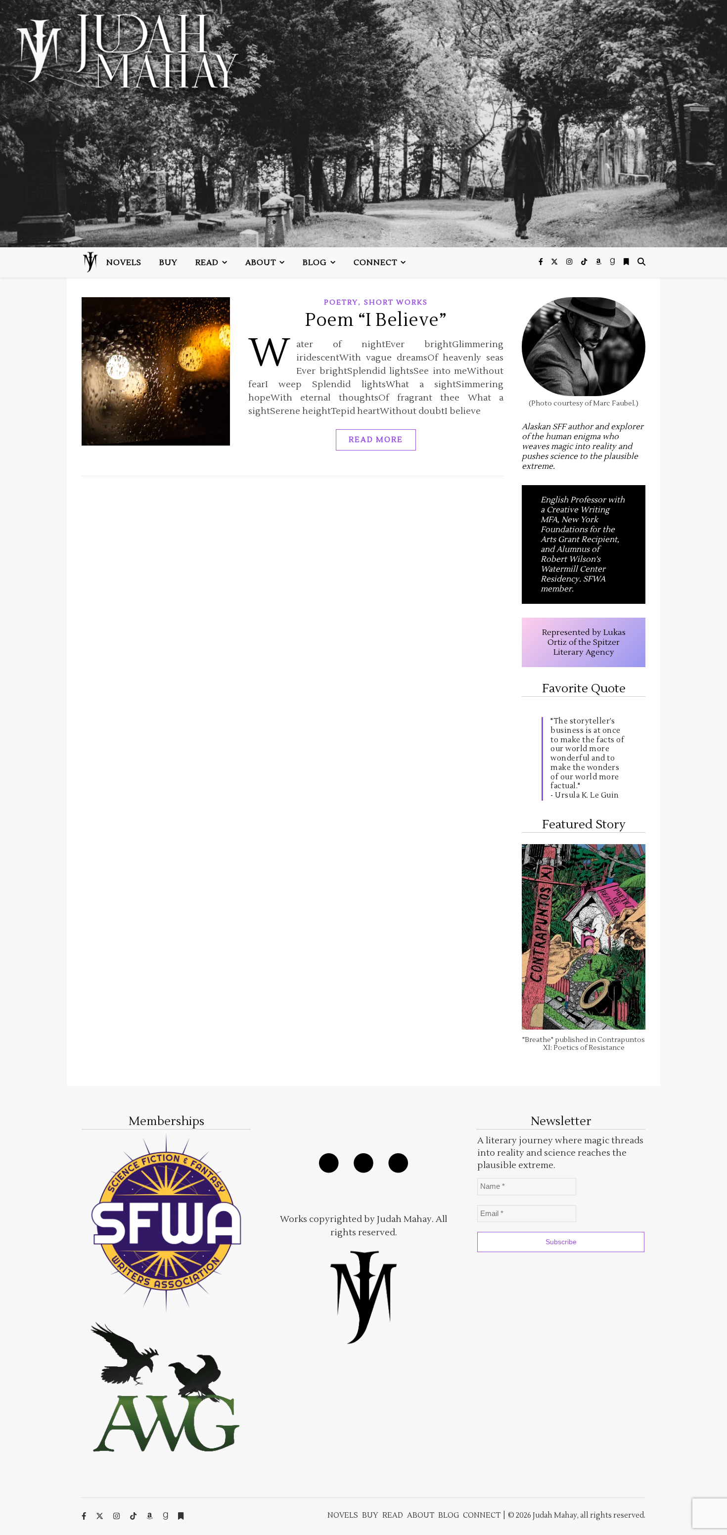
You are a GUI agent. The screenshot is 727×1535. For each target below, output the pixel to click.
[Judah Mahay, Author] (363, 123)
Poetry (341, 302)
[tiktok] (585, 262)
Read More (376, 440)
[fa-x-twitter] (555, 262)
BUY (168, 263)
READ (207, 263)
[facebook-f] (542, 262)
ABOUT (260, 263)
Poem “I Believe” (376, 320)
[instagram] (570, 262)
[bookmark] (626, 262)
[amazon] (599, 262)
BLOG (315, 263)
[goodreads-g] (613, 262)
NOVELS (123, 263)
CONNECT (375, 263)
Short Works (396, 302)
